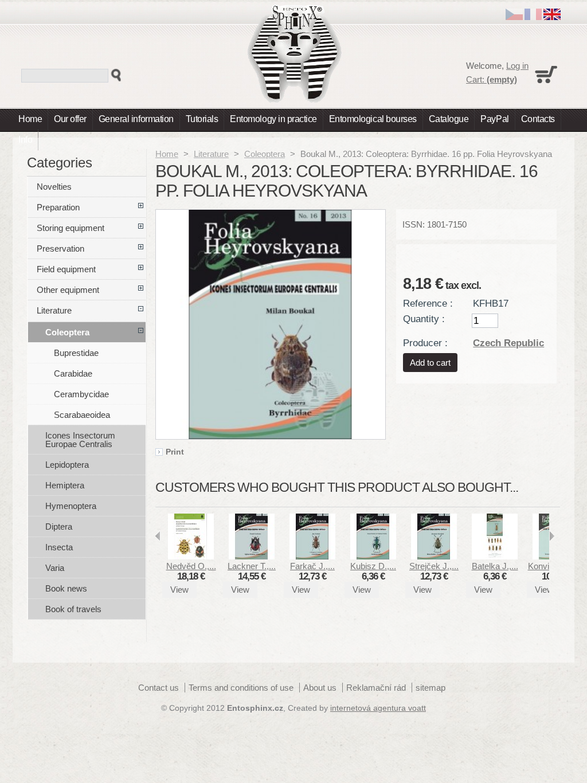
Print (175, 452)
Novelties (54, 186)
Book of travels (73, 609)
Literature (211, 154)
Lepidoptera (67, 464)
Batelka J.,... (495, 566)
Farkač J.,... (312, 566)
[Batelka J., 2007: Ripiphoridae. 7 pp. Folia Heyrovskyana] (495, 556)
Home (30, 119)
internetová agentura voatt (378, 708)
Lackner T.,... (252, 566)
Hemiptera (64, 485)
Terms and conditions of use (241, 687)
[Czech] (514, 17)
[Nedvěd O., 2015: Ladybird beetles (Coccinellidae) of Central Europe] (191, 556)
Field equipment (66, 269)
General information (136, 119)
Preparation (58, 207)
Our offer (70, 119)
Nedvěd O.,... (191, 566)
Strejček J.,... (434, 566)
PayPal (494, 119)
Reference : (428, 303)
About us (319, 687)
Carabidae (73, 373)
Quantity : (424, 319)
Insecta (59, 547)
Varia (54, 568)
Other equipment (68, 290)
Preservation (60, 248)
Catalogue (449, 119)
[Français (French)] (533, 17)
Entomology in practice (273, 119)
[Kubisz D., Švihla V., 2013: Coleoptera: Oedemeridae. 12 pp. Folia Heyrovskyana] (373, 556)
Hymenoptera (70, 506)
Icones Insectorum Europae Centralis (80, 439)
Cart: (491, 79)
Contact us (158, 687)
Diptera (58, 526)
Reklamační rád (376, 687)
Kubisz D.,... (373, 566)
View (179, 589)
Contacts (538, 119)
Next (551, 536)
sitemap (430, 687)
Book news (66, 588)
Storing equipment (70, 228)
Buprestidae (76, 353)
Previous (158, 536)
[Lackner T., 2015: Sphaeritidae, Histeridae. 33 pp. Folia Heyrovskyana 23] (252, 556)
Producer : (425, 343)
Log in (517, 66)
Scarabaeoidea (82, 415)
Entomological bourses (373, 119)
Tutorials (202, 119)
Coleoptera (264, 154)
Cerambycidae (81, 394)
